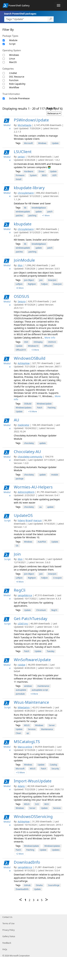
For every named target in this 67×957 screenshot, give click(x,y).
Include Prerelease (19, 98)
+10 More (32, 411)
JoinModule (24, 260)
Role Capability (17, 83)
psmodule (20, 693)
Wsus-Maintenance (31, 702)
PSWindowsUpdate (31, 120)
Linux (12, 58)
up (28, 733)
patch (49, 211)
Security (55, 768)
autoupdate (21, 690)
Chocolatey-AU (27, 451)
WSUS (27, 725)
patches (19, 215)
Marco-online (25, 746)
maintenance (43, 686)
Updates (56, 849)
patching (32, 215)
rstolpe (21, 664)
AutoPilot (42, 541)
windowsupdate (23, 211)
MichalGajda (24, 125)
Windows (14, 54)
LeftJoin (19, 284)
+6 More (20, 288)
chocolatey (29, 443)
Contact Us (7, 917)
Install (18, 179)
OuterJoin (57, 284)
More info (50, 337)
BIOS (44, 175)
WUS (46, 804)
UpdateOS (23, 515)
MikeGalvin (24, 707)
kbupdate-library (29, 187)
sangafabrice (25, 595)
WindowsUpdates (24, 407)
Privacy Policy (8, 930)
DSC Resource (16, 76)
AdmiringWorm (26, 492)
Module (13, 40)
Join (41, 280)
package (19, 478)
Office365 (48, 346)
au (40, 507)
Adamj (21, 786)
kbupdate (23, 224)
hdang (21, 520)
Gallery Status (8, 936)
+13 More (20, 772)
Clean (18, 733)
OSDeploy (38, 342)
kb (25, 207)
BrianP (29, 520)
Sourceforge (53, 885)
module (54, 474)
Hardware (28, 171)
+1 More (46, 215)
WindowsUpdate (44, 403)
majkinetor (23, 424)
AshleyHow (24, 363)
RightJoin (32, 284)
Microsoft (28, 143)
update (38, 211)
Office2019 (21, 349)
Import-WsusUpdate (33, 781)
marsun (37, 520)
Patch (39, 407)
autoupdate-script (40, 690)
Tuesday (50, 651)
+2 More (20, 853)
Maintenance (47, 729)
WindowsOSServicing (33, 816)
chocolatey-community (30, 456)
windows (28, 686)
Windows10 (33, 346)
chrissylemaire (26, 192)
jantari (21, 156)
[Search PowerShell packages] (50, 19)
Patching (51, 407)
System (33, 175)
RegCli (19, 590)
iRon (20, 265)
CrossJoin (57, 577)
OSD (26, 342)
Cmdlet (13, 73)
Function (14, 80)
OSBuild (27, 403)
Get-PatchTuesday (30, 618)
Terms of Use (8, 923)
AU (16, 420)
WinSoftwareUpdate (32, 659)
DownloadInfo (27, 862)
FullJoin (44, 284)
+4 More (20, 581)
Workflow (14, 87)
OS (17, 545)
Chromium (41, 610)
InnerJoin (52, 280)
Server (52, 725)
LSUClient (23, 151)
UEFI (54, 175)
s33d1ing (23, 623)
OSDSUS (21, 296)
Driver (41, 171)
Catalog (53, 764)
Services (32, 729)
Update (55, 143)
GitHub (27, 885)
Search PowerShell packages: (20, 13)
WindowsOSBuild (29, 358)
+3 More (35, 349)
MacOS (13, 62)
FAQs (4, 949)
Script (12, 43)
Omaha (39, 885)
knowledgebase (39, 207)
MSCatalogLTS (27, 741)
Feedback (6, 942)
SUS (37, 804)
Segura (22, 301)
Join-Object (29, 280)
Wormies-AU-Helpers (33, 487)
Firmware (20, 175)
